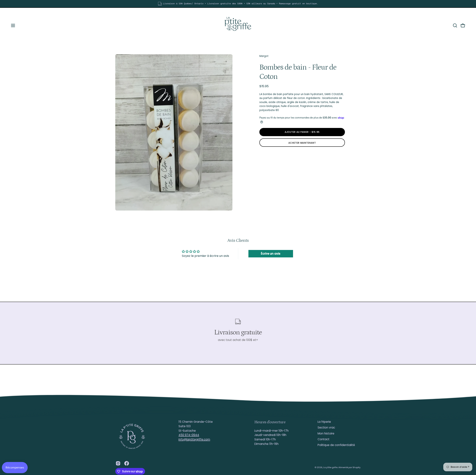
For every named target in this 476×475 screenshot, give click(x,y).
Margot (263, 56)
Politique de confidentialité (336, 445)
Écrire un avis (270, 253)
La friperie (324, 422)
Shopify (356, 467)
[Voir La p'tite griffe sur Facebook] (126, 463)
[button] (455, 25)
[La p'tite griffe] (238, 25)
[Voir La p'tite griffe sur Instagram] (118, 463)
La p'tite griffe (330, 467)
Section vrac (326, 428)
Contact (323, 439)
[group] (238, 3)
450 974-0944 (188, 435)
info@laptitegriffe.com (194, 439)
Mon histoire (326, 433)
